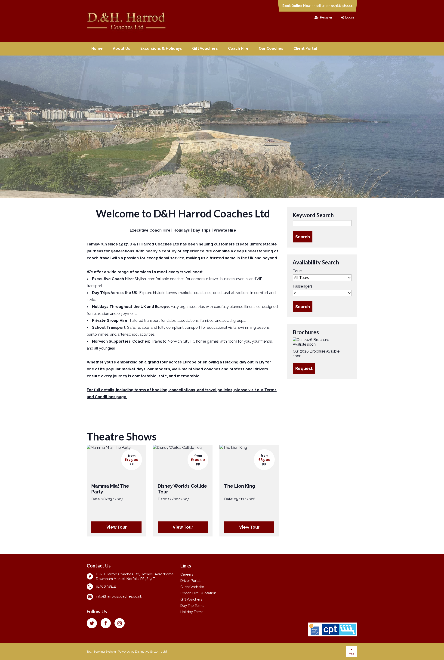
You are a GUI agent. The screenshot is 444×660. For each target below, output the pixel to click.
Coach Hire (238, 48)
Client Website (192, 587)
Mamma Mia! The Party (110, 489)
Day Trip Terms (192, 606)
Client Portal (305, 48)
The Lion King (239, 486)
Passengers (302, 286)
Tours (297, 271)
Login (349, 17)
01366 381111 (342, 6)
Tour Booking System (101, 651)
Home (97, 48)
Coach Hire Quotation (198, 593)
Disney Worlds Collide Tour (182, 489)
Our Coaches (271, 48)
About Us (121, 48)
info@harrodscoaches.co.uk (119, 596)
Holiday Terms (191, 612)
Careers (186, 574)
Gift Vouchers (205, 48)
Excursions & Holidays (161, 48)
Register (326, 17)
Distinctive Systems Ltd (151, 651)
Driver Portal (190, 581)
